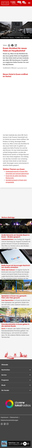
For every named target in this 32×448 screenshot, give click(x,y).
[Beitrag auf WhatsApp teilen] (9, 45)
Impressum (4, 417)
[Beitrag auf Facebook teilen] (12, 45)
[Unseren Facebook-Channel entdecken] (5, 424)
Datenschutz (14, 417)
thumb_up (28, 444)
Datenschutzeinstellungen (9, 420)
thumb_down (22, 444)
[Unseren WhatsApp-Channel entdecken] (2, 424)
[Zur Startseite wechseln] (5, 3)
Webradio (4, 365)
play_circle (25, 444)
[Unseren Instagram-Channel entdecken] (7, 424)
